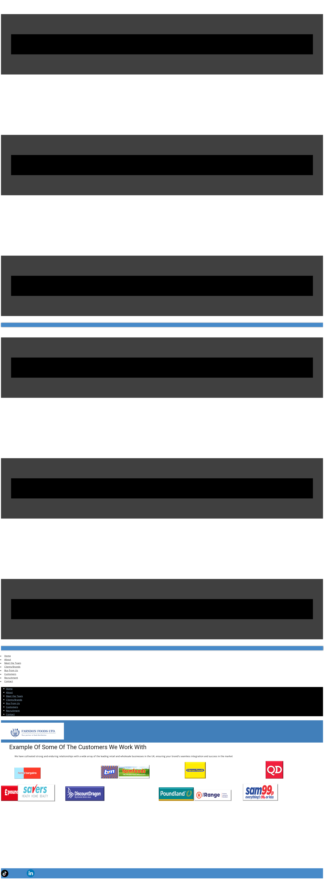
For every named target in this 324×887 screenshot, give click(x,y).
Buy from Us (13, 703)
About (9, 692)
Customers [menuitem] (10, 674)
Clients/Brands (14, 699)
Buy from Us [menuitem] (11, 670)
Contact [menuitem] (8, 681)
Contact (10, 714)
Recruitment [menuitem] (11, 677)
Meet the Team (14, 696)
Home (9, 688)
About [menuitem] (7, 659)
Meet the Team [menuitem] (12, 663)
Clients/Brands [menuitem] (12, 666)
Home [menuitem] (7, 655)
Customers (12, 707)
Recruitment (13, 710)
